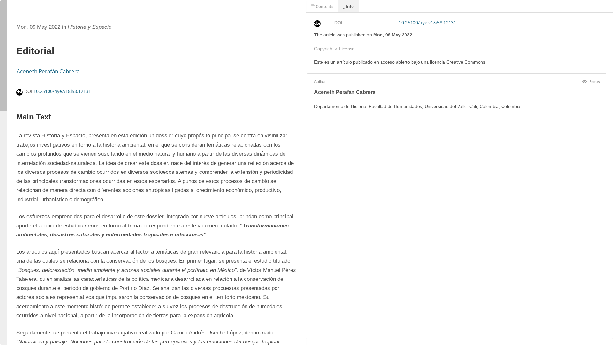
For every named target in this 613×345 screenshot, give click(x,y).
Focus (594, 81)
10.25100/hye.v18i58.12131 (62, 91)
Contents (324, 6)
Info (349, 6)
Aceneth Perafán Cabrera (48, 71)
